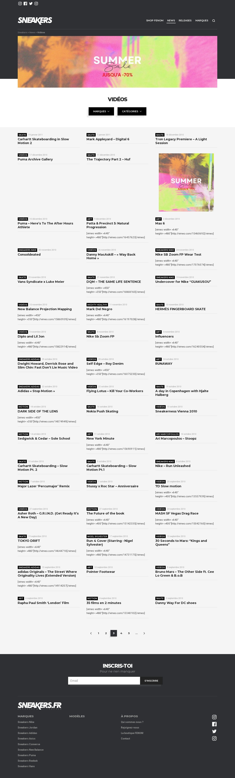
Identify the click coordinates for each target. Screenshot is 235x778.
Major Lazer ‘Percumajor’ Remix (44, 486)
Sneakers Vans (26, 766)
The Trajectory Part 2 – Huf (108, 159)
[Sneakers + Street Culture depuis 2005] (39, 706)
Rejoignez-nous (130, 727)
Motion (23, 407)
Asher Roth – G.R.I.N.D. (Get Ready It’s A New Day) (48, 515)
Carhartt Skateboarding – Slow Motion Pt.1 (111, 468)
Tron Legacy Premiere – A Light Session (181, 141)
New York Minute (100, 438)
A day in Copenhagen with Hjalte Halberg (182, 393)
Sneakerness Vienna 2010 (176, 411)
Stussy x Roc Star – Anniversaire (112, 486)
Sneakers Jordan (27, 727)
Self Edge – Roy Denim (105, 364)
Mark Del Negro (99, 309)
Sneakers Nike (27, 250)
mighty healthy (97, 304)
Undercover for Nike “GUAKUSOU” (183, 282)
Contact (125, 738)
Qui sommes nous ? (132, 722)
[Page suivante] (144, 633)
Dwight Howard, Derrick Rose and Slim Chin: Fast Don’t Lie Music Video (48, 365)
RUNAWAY (163, 364)
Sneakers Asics (26, 738)
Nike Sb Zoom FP (100, 336)
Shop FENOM (154, 20)
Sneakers (22, 32)
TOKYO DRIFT (29, 541)
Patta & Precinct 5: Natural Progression (108, 225)
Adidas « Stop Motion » (36, 391)
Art (89, 219)
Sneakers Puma (27, 755)
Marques (201, 20)
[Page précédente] (91, 633)
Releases (185, 20)
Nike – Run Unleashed (172, 466)
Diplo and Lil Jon (31, 336)
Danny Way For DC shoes (175, 603)
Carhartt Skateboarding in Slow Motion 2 (43, 141)
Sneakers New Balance (31, 749)
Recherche (213, 21)
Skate (22, 135)
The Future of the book (105, 513)
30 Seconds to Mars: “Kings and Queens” (181, 542)
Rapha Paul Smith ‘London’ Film (43, 603)
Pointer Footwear (101, 572)
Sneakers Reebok (28, 760)
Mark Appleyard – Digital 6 (108, 139)
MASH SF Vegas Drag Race (177, 513)
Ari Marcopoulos (167, 434)
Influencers (164, 336)
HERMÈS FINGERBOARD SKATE (180, 309)
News (171, 20)
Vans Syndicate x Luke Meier (41, 282)
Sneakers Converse (29, 744)
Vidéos (23, 155)
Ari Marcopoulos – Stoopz (175, 438)
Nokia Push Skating (102, 411)
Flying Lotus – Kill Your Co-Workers (115, 391)
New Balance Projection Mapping (45, 309)
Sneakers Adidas (29, 359)
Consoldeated (29, 254)
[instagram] (20, 3)
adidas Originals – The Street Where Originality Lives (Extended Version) (47, 573)
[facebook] (25, 3)
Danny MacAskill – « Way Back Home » (111, 256)
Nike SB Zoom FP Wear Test (178, 254)
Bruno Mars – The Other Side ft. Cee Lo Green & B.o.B (184, 573)
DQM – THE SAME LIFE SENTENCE (114, 282)
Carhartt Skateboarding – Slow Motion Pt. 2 (43, 468)
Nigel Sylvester (97, 536)
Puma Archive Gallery (35, 159)
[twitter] (31, 3)
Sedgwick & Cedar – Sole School (44, 438)
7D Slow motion (168, 486)
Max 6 (160, 223)
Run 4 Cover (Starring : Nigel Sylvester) (110, 542)
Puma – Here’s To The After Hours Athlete (45, 225)
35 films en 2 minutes (104, 603)
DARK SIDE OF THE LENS (38, 411)
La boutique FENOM (132, 733)
